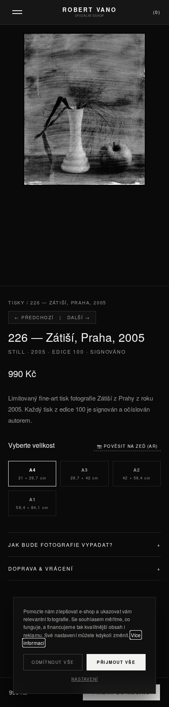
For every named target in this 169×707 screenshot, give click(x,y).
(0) (157, 12)
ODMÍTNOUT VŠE (53, 662)
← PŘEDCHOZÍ (34, 317)
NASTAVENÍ (84, 679)
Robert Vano (89, 9)
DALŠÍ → (78, 317)
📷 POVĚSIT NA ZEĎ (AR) (127, 446)
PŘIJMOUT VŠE (116, 662)
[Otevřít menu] (17, 12)
